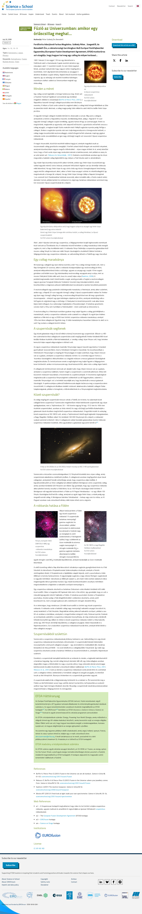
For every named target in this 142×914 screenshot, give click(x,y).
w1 (97, 422)
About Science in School (11, 879)
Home (4, 14)
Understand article (25, 29)
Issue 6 (58, 24)
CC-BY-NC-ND (39, 848)
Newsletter (121, 6)
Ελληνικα (8, 82)
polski (7, 92)
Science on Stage (46, 823)
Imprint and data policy (10, 884)
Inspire (31, 14)
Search (130, 6)
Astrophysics (16, 59)
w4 (41, 712)
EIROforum (44, 819)
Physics (5, 55)
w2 (43, 709)
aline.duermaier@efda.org (45, 736)
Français (8, 79)
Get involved (70, 14)
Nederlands (9, 72)
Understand (39, 14)
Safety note (45, 882)
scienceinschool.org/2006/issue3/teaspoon (52, 789)
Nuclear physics (8, 61)
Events (54, 14)
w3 (57, 709)
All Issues (23, 14)
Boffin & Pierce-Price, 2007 (69, 99)
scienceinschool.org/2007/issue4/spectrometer (54, 796)
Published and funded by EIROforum (14, 904)
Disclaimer (44, 884)
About (61, 14)
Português (8, 96)
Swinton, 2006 (87, 276)
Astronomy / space (15, 52)
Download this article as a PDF (124, 45)
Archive (74, 879)
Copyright (44, 879)
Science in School (40, 24)
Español (7, 99)
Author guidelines (83, 14)
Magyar (7, 86)
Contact (112, 6)
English (7, 76)
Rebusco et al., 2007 (41, 669)
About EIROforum (8, 882)
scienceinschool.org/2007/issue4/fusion (56, 776)
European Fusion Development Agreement (59, 815)
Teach (48, 14)
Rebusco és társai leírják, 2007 (60, 155)
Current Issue (13, 14)
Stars (17, 61)
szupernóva (100, 809)
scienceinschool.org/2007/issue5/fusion (75, 783)
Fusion (24, 59)
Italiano (7, 89)
